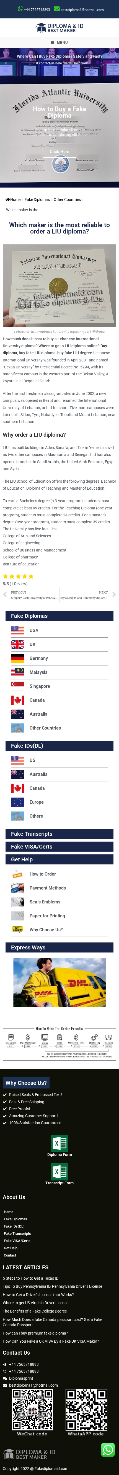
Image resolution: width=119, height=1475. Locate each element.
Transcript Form (59, 1183)
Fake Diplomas (37, 199)
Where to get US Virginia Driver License (35, 1303)
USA (34, 630)
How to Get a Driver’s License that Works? (38, 1294)
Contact (10, 1255)
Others (36, 816)
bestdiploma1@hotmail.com (82, 9)
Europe (37, 802)
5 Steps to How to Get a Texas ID (30, 1278)
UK (32, 644)
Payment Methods (48, 888)
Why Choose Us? (46, 929)
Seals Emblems (45, 902)
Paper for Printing (47, 915)
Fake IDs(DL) (27, 745)
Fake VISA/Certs (31, 846)
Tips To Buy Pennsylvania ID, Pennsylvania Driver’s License (52, 1286)
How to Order (43, 874)
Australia (39, 714)
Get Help (10, 1248)
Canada (37, 700)
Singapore (40, 686)
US (32, 760)
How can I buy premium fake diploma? (35, 1333)
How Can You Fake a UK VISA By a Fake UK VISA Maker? (51, 1341)
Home (15, 199)
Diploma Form (59, 1154)
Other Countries (67, 199)
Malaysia (39, 672)
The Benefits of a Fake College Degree (35, 1311)
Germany (39, 658)
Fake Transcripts (31, 833)
